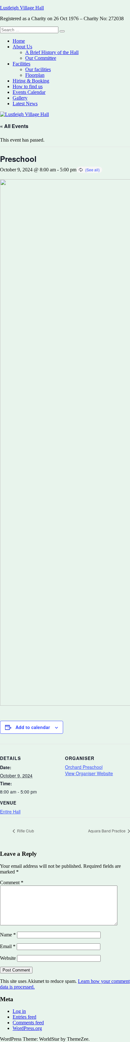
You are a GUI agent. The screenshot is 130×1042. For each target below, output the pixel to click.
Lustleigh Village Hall (22, 7)
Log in (19, 1011)
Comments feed (28, 1022)
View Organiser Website (89, 773)
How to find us (28, 86)
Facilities (21, 63)
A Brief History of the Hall (52, 52)
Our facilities (38, 69)
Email (7, 946)
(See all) (92, 169)
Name (8, 934)
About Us (22, 46)
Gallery (20, 98)
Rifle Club (25, 830)
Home (19, 41)
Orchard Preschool (84, 767)
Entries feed (24, 1017)
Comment (11, 882)
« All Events (14, 126)
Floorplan (34, 75)
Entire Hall (10, 811)
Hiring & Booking (31, 80)
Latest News (25, 103)
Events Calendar (29, 92)
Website (8, 958)
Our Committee (40, 58)
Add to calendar (32, 727)
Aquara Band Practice (107, 830)
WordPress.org (27, 1028)
